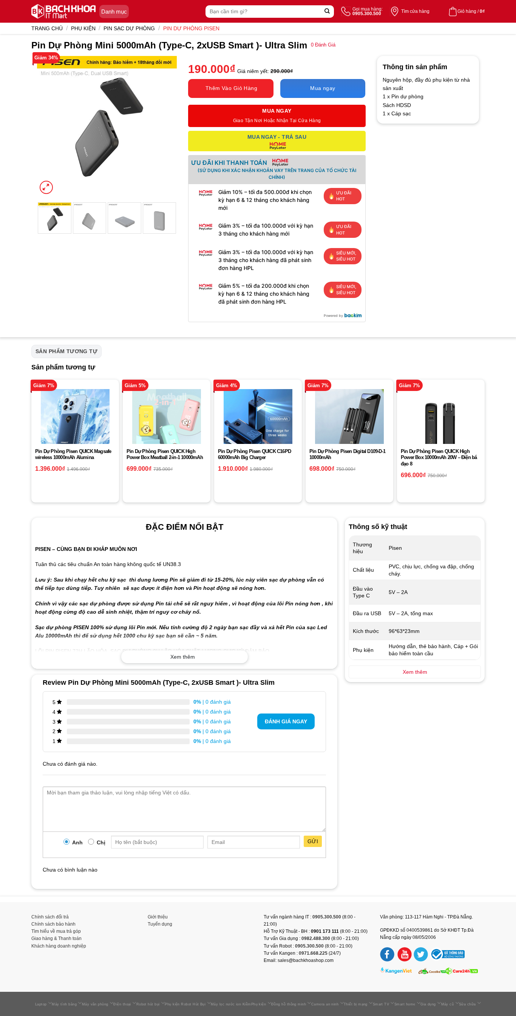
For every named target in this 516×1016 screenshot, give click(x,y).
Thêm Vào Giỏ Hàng (231, 88)
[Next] (164, 126)
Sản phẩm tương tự (66, 351)
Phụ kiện (83, 28)
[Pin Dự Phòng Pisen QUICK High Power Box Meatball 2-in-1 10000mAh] (166, 423)
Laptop (41, 1004)
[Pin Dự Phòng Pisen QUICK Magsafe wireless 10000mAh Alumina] (75, 423)
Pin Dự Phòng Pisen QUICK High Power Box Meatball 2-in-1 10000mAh (165, 454)
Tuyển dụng (160, 924)
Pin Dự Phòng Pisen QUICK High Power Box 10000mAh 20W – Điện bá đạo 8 (439, 457)
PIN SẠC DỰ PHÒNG (129, 28)
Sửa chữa (467, 1004)
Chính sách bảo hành (53, 924)
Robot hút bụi (148, 1004)
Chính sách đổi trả (50, 917)
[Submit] (327, 11)
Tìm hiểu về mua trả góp (56, 931)
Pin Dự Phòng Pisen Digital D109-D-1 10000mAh (347, 454)
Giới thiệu (158, 917)
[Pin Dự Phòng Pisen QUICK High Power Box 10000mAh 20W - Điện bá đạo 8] (440, 423)
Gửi (312, 841)
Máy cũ (447, 1004)
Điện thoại (122, 1004)
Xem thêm (182, 657)
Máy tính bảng (64, 1004)
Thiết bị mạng (356, 1004)
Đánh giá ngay (286, 721)
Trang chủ (47, 28)
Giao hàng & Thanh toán (56, 938)
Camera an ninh (324, 1004)
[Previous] (49, 126)
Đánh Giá (323, 45)
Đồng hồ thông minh (288, 1004)
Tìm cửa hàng (415, 11)
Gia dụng (428, 1004)
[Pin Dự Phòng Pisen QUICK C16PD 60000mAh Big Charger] (258, 423)
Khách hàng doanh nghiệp (58, 946)
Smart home (405, 1004)
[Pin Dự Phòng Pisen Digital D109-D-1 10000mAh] (349, 423)
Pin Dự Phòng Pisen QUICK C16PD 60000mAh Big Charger (254, 454)
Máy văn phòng (95, 1004)
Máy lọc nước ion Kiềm (231, 1004)
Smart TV (381, 1004)
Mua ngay (322, 88)
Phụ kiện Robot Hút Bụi (185, 1004)
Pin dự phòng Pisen (191, 28)
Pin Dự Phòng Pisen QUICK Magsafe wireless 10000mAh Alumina (73, 454)
